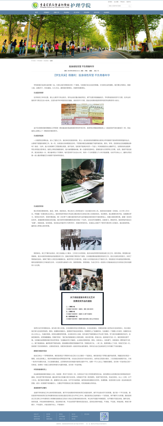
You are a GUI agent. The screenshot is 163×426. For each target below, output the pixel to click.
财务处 (61, 414)
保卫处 (73, 414)
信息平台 (129, 1)
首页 (36, 12)
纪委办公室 (62, 419)
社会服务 (106, 12)
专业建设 (66, 12)
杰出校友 (46, 60)
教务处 (48, 416)
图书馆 (48, 414)
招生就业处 (75, 416)
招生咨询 (86, 414)
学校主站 (122, 1)
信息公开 (36, 414)
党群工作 (56, 12)
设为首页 (110, 1)
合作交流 (96, 12)
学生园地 (86, 12)
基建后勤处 (49, 419)
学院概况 (46, 12)
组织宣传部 (37, 419)
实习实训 (76, 12)
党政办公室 (37, 416)
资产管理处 (62, 416)
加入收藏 (116, 1)
